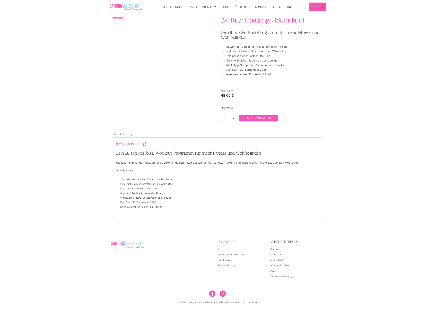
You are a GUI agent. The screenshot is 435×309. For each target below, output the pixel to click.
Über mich (242, 6)
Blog (225, 6)
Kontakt (261, 6)
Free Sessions (171, 6)
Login (277, 6)
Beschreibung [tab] (123, 134)
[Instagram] (223, 293)
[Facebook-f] (212, 293)
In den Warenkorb (259, 118)
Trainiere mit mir (199, 6)
